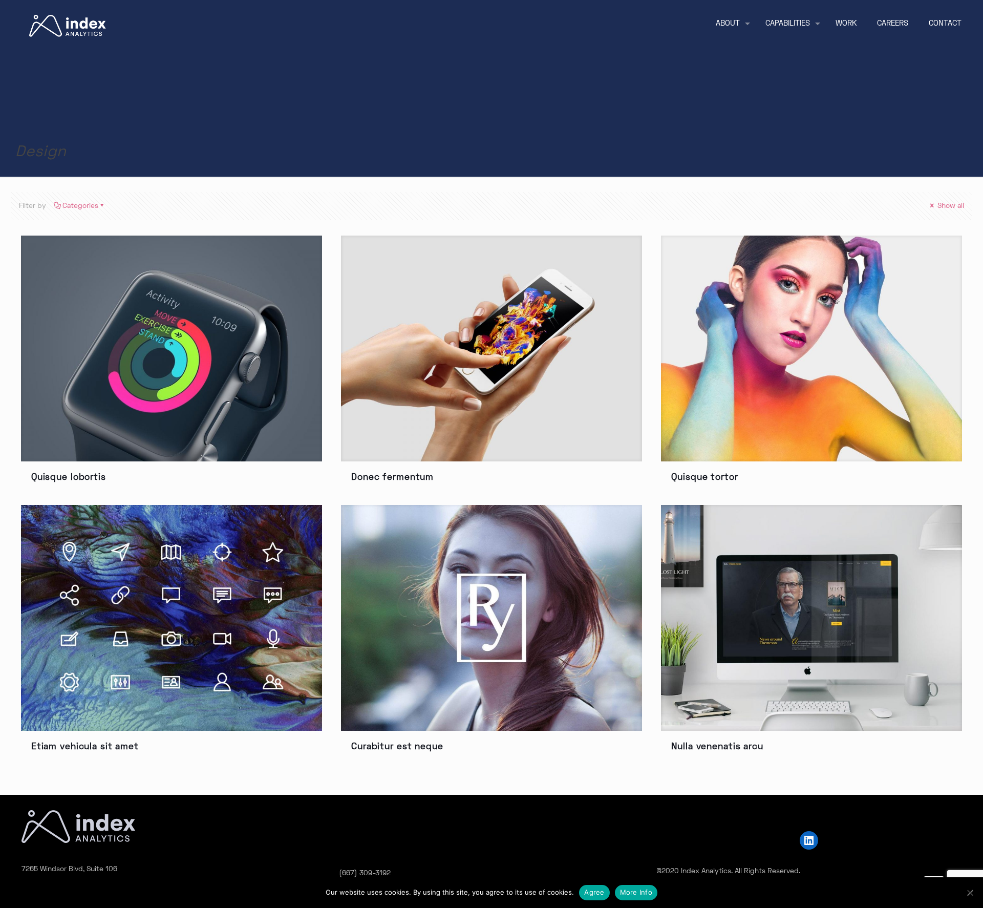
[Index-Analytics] (67, 26)
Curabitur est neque (397, 747)
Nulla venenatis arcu (717, 747)
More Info (636, 892)
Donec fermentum (392, 478)
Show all (949, 206)
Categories (80, 206)
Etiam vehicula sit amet (85, 747)
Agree (594, 892)
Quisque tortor (704, 478)
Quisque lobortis (68, 478)
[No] (970, 893)
